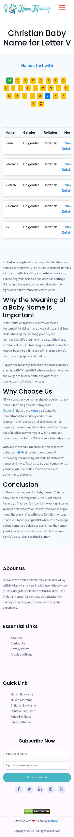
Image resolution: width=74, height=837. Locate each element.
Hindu (34, 410)
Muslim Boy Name (22, 694)
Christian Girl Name (23, 711)
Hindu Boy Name (21, 716)
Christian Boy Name (23, 705)
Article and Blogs (21, 654)
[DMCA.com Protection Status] (37, 811)
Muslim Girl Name (21, 700)
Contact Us (18, 643)
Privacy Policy (20, 649)
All (9, 80)
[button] (60, 6)
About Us (16, 638)
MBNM (21, 452)
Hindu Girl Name (21, 722)
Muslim (7, 410)
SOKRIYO (53, 821)
